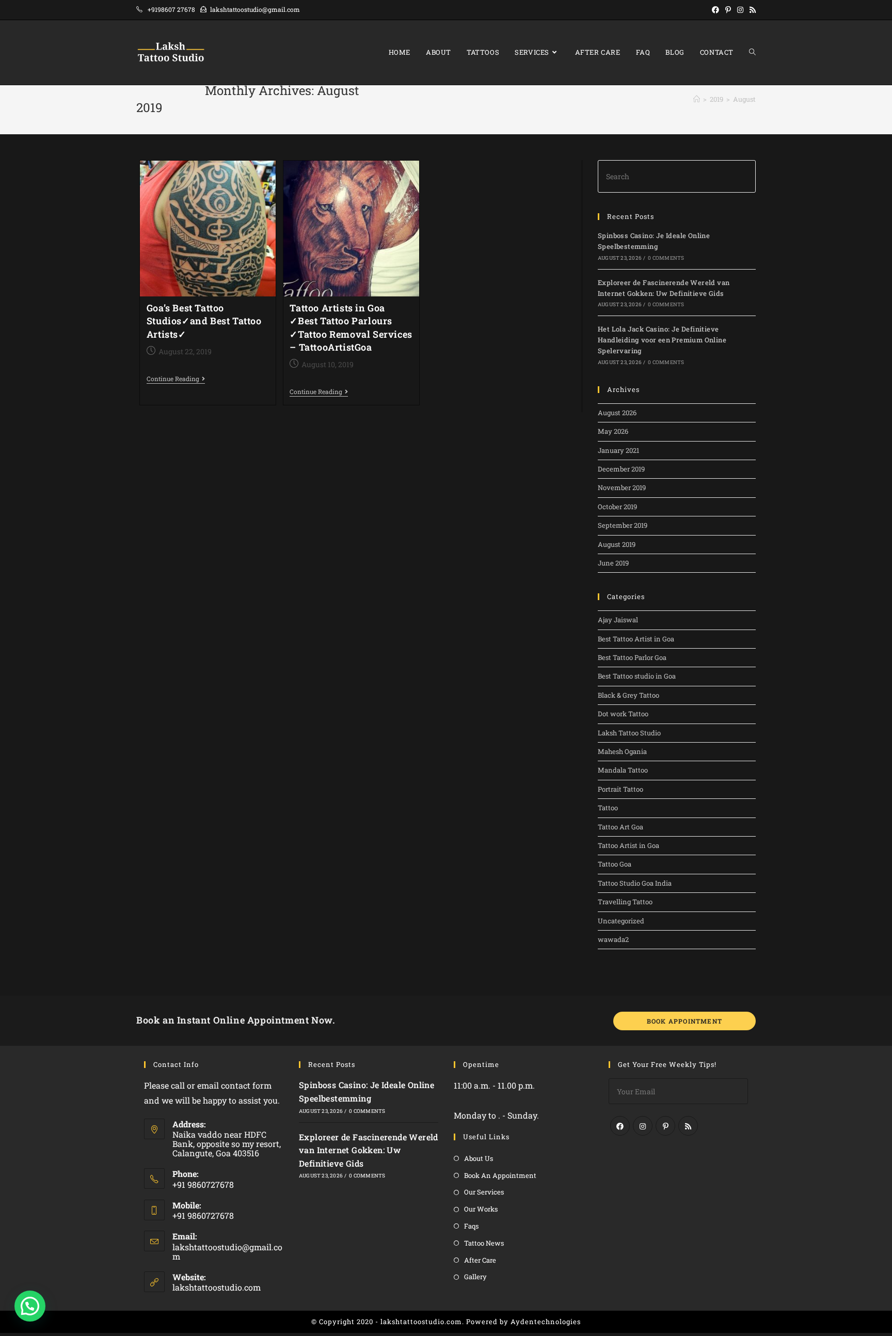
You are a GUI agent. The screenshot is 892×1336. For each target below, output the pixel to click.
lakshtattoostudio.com (216, 1287)
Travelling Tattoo (625, 901)
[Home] (696, 99)
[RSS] (688, 1126)
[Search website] (752, 52)
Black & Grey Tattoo (628, 695)
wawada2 (613, 939)
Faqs (471, 1226)
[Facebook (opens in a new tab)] (715, 10)
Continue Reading (176, 379)
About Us (478, 1158)
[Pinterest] (665, 1126)
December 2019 (621, 469)
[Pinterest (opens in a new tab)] (728, 10)
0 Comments (666, 258)
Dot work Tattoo (623, 713)
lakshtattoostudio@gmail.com (227, 1251)
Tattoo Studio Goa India (635, 883)
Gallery (475, 1276)
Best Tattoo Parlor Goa (632, 657)
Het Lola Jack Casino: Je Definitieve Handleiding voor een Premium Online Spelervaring (662, 339)
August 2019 (616, 544)
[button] (29, 1306)
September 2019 (622, 525)
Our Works (481, 1209)
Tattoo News (484, 1243)
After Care (480, 1260)
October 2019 (617, 506)
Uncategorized (621, 920)
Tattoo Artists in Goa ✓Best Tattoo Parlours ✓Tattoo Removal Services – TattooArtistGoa (351, 327)
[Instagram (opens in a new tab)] (740, 10)
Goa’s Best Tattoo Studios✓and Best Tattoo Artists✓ (204, 321)
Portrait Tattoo (620, 789)
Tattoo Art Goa (620, 826)
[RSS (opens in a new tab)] (751, 10)
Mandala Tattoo (623, 770)
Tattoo (608, 807)
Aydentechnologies (546, 1321)
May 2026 (613, 431)
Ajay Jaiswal (618, 619)
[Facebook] (620, 1126)
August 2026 (617, 412)
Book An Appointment (500, 1175)
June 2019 (613, 563)
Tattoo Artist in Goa (628, 845)
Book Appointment (684, 1021)
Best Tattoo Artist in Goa (636, 638)
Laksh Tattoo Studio (629, 732)
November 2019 (622, 487)
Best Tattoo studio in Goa (637, 676)
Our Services (484, 1192)
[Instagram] (642, 1126)
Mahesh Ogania (622, 751)
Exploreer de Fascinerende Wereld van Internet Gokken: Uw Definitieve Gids (368, 1150)
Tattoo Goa (614, 864)
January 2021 (618, 450)
